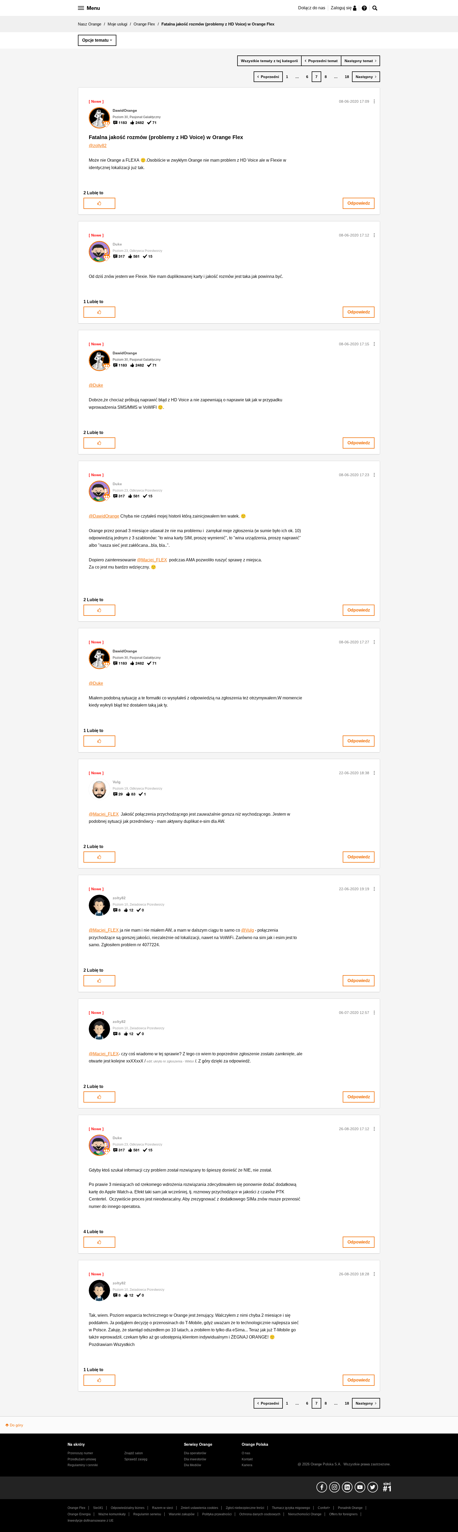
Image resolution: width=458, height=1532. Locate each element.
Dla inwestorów (195, 1459)
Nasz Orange (89, 24)
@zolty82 (98, 145)
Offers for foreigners (343, 1514)
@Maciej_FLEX (152, 560)
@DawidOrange (104, 516)
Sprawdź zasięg (135, 1459)
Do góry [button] (16, 1425)
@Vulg (247, 930)
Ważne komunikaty (112, 1514)
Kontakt (247, 1459)
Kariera (247, 1465)
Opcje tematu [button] (95, 40)
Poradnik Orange (350, 1508)
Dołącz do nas (311, 8)
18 (347, 77)
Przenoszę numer (80, 1453)
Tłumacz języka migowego (291, 1508)
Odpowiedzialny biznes (127, 1508)
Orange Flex (144, 24)
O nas (246, 1453)
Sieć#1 (98, 1508)
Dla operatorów (195, 1453)
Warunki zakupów (182, 1514)
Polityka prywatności (217, 1514)
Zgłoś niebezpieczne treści (245, 1508)
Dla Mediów (192, 1465)
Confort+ (324, 1508)
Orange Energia (79, 1514)
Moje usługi (117, 24)
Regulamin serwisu (147, 1514)
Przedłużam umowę (82, 1459)
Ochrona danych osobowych (259, 1514)
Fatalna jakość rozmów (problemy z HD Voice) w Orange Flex (166, 137)
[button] (374, 101)
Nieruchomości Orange (305, 1514)
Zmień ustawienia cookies (199, 1508)
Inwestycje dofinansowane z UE (90, 1520)
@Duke (96, 385)
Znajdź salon (133, 1453)
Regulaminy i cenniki (83, 1465)
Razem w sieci (162, 1508)
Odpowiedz (358, 203)
